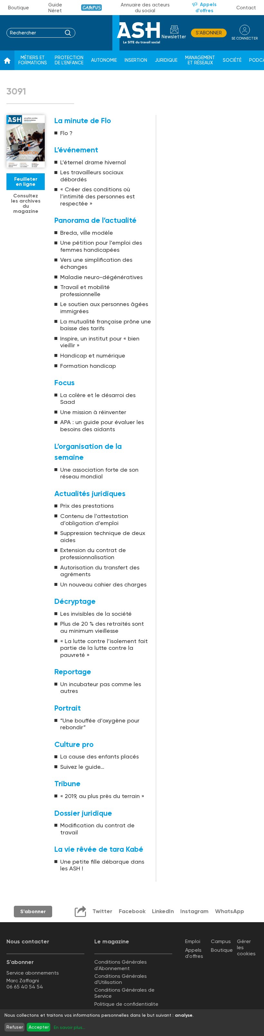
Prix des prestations (87, 505)
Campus (91, 7)
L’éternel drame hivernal (93, 162)
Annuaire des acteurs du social (145, 8)
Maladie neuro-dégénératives (101, 277)
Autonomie (104, 60)
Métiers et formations (32, 60)
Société (232, 60)
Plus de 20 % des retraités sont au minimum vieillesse (102, 627)
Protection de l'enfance (69, 60)
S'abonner (209, 33)
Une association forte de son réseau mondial (99, 473)
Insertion (136, 60)
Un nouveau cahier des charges (103, 584)
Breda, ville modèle (86, 232)
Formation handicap (88, 365)
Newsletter (174, 37)
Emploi (192, 941)
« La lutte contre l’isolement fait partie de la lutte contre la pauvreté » (104, 648)
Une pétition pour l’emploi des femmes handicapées (101, 246)
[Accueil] (7, 60)
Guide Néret (55, 8)
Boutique (18, 8)
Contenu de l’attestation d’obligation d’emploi (94, 519)
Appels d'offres (206, 8)
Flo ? (66, 133)
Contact (246, 8)
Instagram (194, 911)
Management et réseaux (200, 60)
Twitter (102, 911)
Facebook (132, 911)
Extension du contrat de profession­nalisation (93, 553)
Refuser (14, 1027)
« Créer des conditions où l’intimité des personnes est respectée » (97, 196)
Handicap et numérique (92, 355)
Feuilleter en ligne (25, 181)
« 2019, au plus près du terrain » (102, 796)
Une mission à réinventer (93, 412)
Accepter (39, 1027)
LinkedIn (163, 911)
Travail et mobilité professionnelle (85, 290)
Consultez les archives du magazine (26, 203)
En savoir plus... (69, 1027)
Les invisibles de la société (96, 613)
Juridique (166, 60)
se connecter (244, 38)
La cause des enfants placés (99, 756)
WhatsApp (229, 911)
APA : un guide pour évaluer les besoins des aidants (102, 425)
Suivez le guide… (82, 766)
